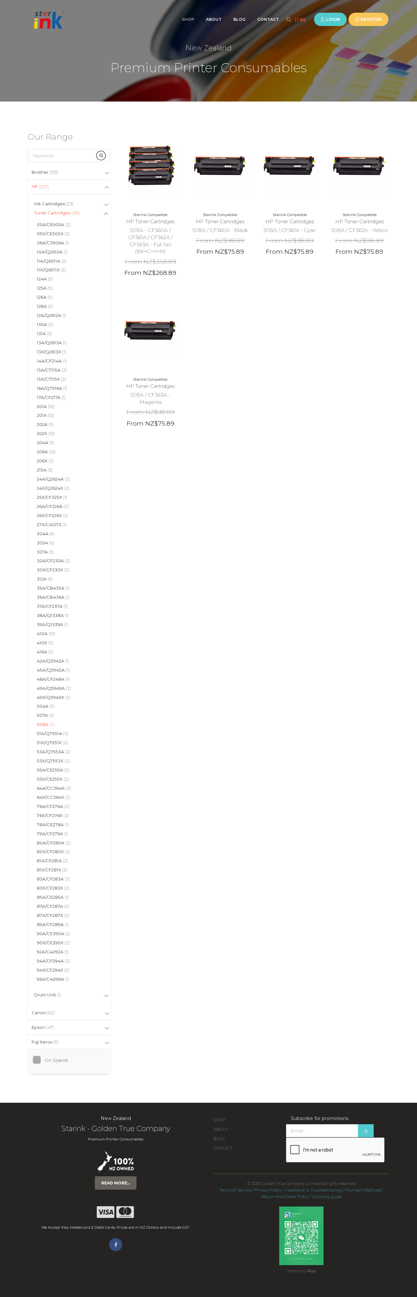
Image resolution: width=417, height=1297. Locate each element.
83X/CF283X (53, 888)
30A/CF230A (53, 560)
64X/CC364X (53, 797)
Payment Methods (363, 1190)
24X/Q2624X (53, 488)
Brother (45, 172)
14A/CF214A (52, 360)
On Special (56, 1060)
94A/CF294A (53, 960)
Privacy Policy (268, 1190)
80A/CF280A (54, 842)
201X (45, 415)
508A (45, 724)
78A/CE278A (53, 824)
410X (45, 642)
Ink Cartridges (53, 203)
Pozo (311, 1271)
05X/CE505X (53, 233)
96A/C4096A (53, 979)
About (214, 19)
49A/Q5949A (54, 688)
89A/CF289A (53, 924)
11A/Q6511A (51, 261)
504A (45, 706)
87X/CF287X (53, 915)
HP (40, 186)
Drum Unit (47, 994)
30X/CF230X (53, 569)
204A (45, 442)
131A (44, 333)
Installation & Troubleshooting (313, 1190)
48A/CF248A (53, 679)
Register (371, 19)
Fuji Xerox (45, 1041)
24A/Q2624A (53, 479)
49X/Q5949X (53, 697)
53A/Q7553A (53, 751)
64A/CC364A (54, 788)
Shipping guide (327, 1196)
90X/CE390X (53, 942)
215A (44, 469)
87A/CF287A (53, 906)
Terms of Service (235, 1190)
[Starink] (49, 19)
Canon (43, 1012)
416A (45, 651)
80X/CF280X (53, 851)
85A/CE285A (53, 897)
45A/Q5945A (53, 670)
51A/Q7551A (52, 733)
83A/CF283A (53, 878)
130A (45, 324)
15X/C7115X (51, 379)
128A (45, 306)
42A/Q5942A (53, 660)
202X (46, 433)
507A (45, 715)
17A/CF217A (51, 397)
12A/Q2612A (51, 315)
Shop (188, 19)
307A (45, 551)
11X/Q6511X (51, 269)
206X (45, 460)
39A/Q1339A (52, 624)
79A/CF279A (52, 833)
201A (45, 406)
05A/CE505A (53, 224)
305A (45, 542)
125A (44, 288)
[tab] (69, 172)
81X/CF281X (52, 869)
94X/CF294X (53, 970)
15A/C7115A (52, 370)
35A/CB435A (53, 588)
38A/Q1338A (53, 615)
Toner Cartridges (57, 212)
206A (46, 451)
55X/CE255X (53, 779)
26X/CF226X (52, 515)
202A (45, 424)
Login (332, 19)
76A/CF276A (53, 806)
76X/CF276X (53, 815)
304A (45, 533)
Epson (43, 1027)
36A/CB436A (53, 597)
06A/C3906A (53, 242)
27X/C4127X (51, 524)
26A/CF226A (53, 506)
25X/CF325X (52, 497)
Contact (268, 19)
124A (45, 278)
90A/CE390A (53, 933)
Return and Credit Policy (285, 1196)
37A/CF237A (52, 606)
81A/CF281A (52, 860)
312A (44, 578)
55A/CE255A (53, 769)
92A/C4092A (52, 951)
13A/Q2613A (52, 342)
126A (44, 297)
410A (46, 633)
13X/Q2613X (51, 351)
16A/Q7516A (52, 388)
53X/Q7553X (53, 760)
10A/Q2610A (52, 251)
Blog (239, 19)
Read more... (115, 1183)
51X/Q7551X (52, 742)
